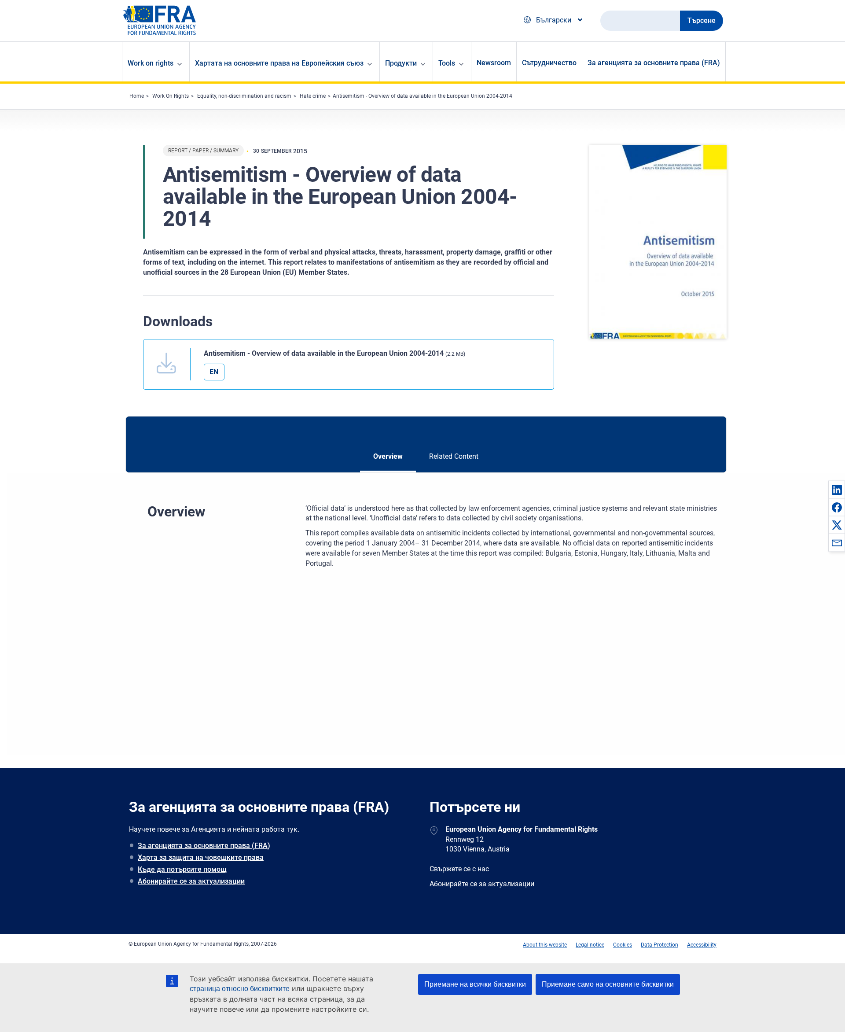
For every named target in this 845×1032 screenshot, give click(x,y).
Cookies (622, 945)
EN (213, 372)
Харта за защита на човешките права (201, 857)
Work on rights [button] (150, 63)
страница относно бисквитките (240, 988)
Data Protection (659, 945)
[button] (837, 489)
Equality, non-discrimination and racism (244, 96)
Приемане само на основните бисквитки (608, 984)
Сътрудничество (549, 63)
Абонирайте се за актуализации (191, 881)
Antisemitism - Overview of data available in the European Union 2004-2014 (422, 96)
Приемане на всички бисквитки (475, 984)
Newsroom (494, 63)
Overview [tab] (388, 456)
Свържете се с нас (459, 869)
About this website (545, 945)
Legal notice (590, 945)
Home (136, 96)
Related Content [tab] (453, 456)
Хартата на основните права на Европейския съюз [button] (279, 63)
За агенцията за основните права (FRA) (654, 63)
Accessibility (701, 945)
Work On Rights (170, 96)
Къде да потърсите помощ (182, 869)
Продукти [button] (401, 63)
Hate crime (313, 96)
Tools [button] (446, 63)
